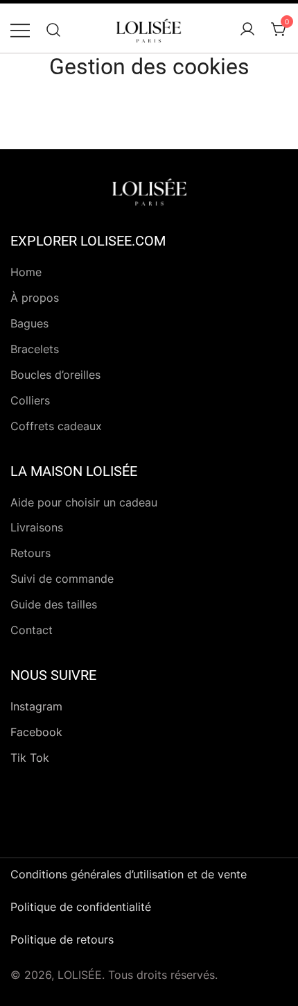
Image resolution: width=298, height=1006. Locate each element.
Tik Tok (29, 758)
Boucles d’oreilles (55, 375)
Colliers (30, 400)
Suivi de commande (62, 579)
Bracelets (34, 349)
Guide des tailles (53, 604)
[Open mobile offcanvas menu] (20, 29)
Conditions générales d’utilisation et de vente (128, 874)
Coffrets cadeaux (56, 426)
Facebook (36, 732)
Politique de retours (62, 939)
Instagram (36, 706)
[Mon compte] (247, 30)
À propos (34, 298)
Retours (30, 553)
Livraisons (36, 527)
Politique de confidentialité (80, 907)
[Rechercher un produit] (53, 29)
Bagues (29, 323)
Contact (31, 630)
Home (26, 272)
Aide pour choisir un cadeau (83, 502)
